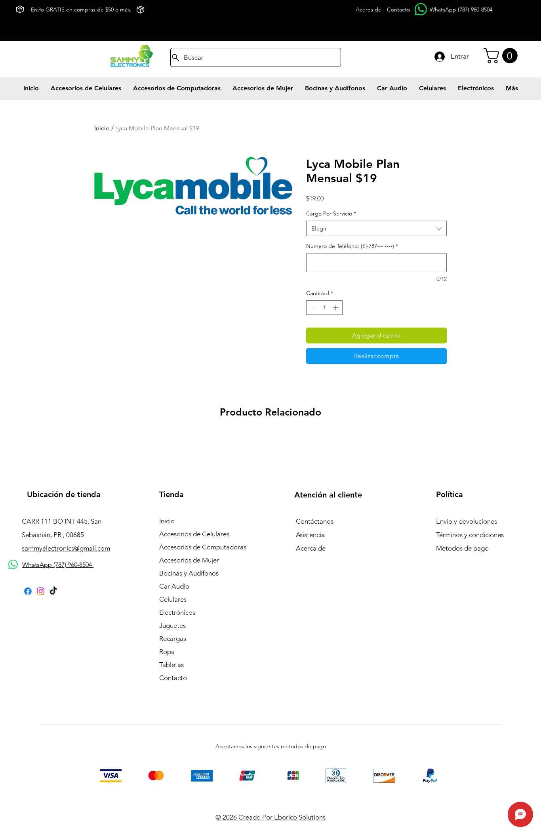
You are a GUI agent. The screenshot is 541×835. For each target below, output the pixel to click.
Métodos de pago (462, 548)
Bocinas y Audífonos (189, 573)
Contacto (173, 678)
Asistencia (310, 535)
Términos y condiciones (470, 535)
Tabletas (171, 665)
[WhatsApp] (421, 9)
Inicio (102, 128)
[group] (270, 438)
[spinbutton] (324, 308)
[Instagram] (41, 591)
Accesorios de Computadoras (202, 547)
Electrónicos (177, 612)
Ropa (167, 652)
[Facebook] (28, 591)
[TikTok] (53, 591)
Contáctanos (314, 521)
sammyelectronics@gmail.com (66, 548)
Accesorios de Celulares (194, 534)
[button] (502, 55)
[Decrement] (312, 308)
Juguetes (172, 625)
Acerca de (311, 548)
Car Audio (174, 586)
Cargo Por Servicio (331, 213)
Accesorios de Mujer (189, 560)
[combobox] (376, 228)
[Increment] (336, 308)
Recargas (172, 638)
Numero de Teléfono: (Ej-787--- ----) (352, 246)
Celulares (173, 599)
